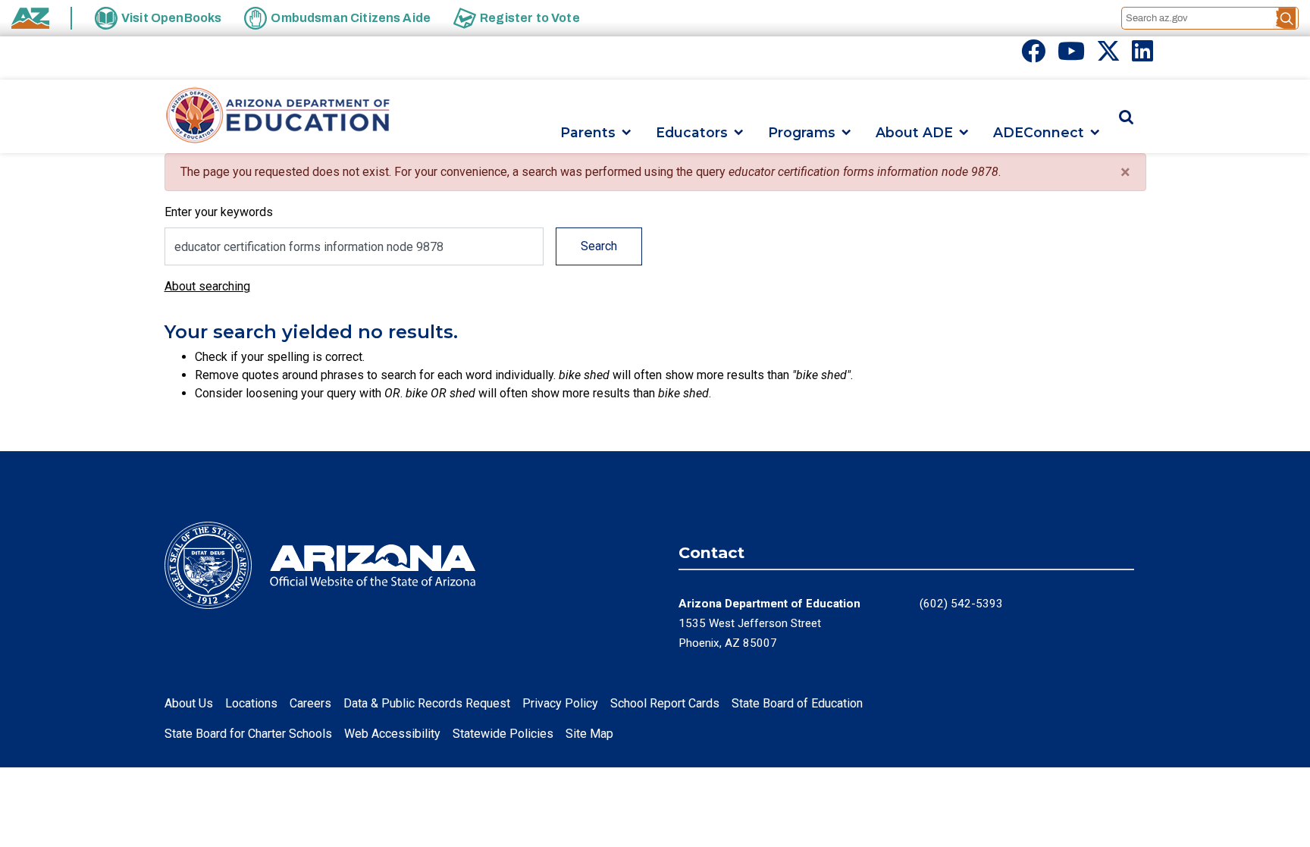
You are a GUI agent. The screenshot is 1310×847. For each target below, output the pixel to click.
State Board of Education (797, 703)
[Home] (278, 116)
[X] (1108, 56)
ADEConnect (1038, 132)
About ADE (914, 132)
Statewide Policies (503, 733)
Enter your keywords (219, 212)
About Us (189, 703)
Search (599, 246)
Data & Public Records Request (426, 703)
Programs (801, 132)
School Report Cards (664, 703)
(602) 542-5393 (961, 603)
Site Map (589, 733)
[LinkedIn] (1142, 56)
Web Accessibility (392, 733)
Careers (310, 703)
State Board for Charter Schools (248, 733)
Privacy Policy (560, 703)
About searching (207, 286)
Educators (692, 132)
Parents (588, 132)
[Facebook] (1033, 56)
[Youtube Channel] (1071, 56)
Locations (251, 703)
